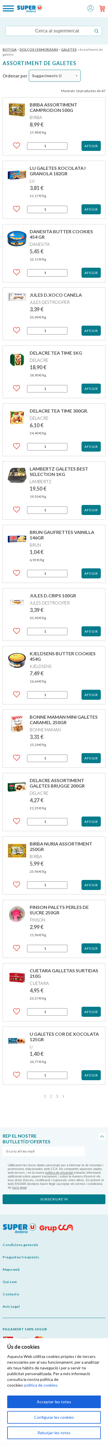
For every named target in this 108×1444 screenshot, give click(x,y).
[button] (90, 8)
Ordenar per (15, 75)
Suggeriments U (47, 75)
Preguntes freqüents (21, 1257)
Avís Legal (11, 1306)
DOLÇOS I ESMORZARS (39, 49)
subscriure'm (54, 1199)
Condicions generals (20, 1245)
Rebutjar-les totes (54, 1432)
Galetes (69, 49)
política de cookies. (41, 1385)
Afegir (91, 146)
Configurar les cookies (54, 1417)
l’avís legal (19, 1187)
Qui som (10, 1282)
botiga (10, 49)
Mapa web (11, 1269)
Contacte (11, 1294)
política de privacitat (59, 1172)
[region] (54, 1391)
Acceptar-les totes (54, 1401)
